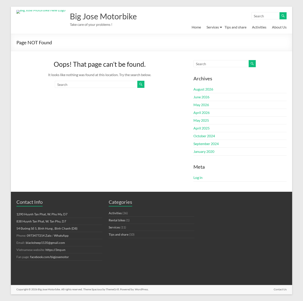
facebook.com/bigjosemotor (49, 257)
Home (196, 27)
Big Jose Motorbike (103, 16)
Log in (198, 177)
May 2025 (201, 120)
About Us (279, 27)
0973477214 (36, 235)
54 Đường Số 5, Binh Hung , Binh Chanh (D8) (46, 228)
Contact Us (280, 289)
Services (213, 27)
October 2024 (204, 136)
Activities (259, 27)
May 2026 (201, 105)
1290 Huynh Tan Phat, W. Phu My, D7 (41, 214)
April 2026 (201, 112)
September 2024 (206, 143)
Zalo (48, 235)
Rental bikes (117, 220)
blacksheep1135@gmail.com (45, 242)
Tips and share (235, 27)
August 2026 (203, 89)
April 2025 (201, 128)
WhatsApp (61, 235)
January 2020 (203, 151)
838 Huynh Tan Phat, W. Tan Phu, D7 (41, 221)
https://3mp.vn (55, 250)
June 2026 (201, 97)
